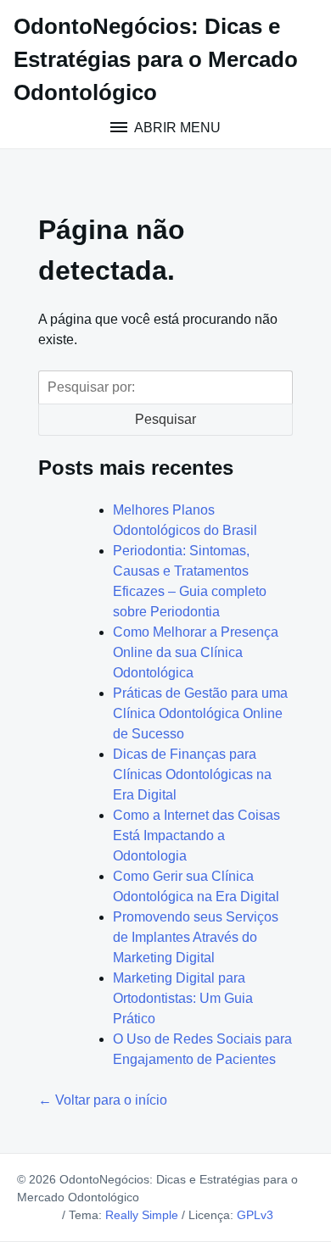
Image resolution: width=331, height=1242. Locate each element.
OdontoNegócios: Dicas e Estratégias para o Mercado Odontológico (156, 59)
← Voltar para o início (102, 1100)
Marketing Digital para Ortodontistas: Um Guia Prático (183, 998)
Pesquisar (165, 419)
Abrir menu (176, 127)
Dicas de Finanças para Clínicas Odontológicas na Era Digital (192, 774)
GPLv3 (255, 1215)
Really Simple (141, 1215)
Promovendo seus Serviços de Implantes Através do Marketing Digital (195, 937)
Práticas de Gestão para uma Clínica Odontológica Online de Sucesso (200, 713)
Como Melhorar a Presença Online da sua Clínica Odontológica (195, 652)
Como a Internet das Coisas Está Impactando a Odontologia (196, 835)
